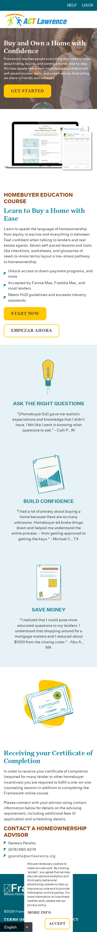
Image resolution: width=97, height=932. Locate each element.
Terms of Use (19, 919)
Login (87, 5)
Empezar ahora (31, 330)
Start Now (25, 313)
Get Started (27, 91)
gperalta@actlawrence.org (32, 856)
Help (72, 5)
